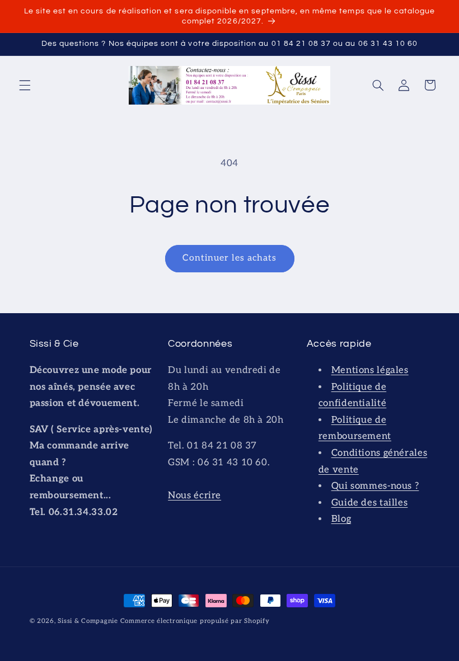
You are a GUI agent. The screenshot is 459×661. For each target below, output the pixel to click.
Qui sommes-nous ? (375, 486)
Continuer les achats (229, 258)
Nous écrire (194, 495)
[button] (25, 85)
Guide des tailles (369, 502)
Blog (341, 519)
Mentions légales (370, 370)
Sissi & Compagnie (88, 621)
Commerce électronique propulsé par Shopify (195, 621)
